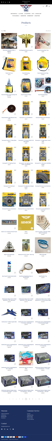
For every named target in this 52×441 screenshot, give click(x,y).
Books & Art (38, 13)
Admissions (23, 15)
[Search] (43, 6)
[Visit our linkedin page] (5, 2)
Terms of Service (30, 419)
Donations (37, 15)
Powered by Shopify (4, 439)
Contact (28, 413)
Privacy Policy (30, 417)
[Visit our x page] (7, 2)
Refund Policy (30, 416)
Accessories (27, 13)
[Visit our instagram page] (4, 2)
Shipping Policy (30, 415)
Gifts (33, 13)
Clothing (20, 13)
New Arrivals (14, 13)
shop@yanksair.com (5, 426)
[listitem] (26, 2)
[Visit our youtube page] (9, 2)
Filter (4, 30)
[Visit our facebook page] (2, 2)
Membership (30, 15)
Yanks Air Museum (5, 413)
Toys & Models (15, 15)
